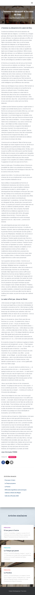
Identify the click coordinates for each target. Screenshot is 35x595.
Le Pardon (7, 486)
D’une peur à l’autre (10, 480)
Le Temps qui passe (10, 483)
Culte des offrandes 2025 (12, 496)
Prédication (7, 527)
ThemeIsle (23, 591)
